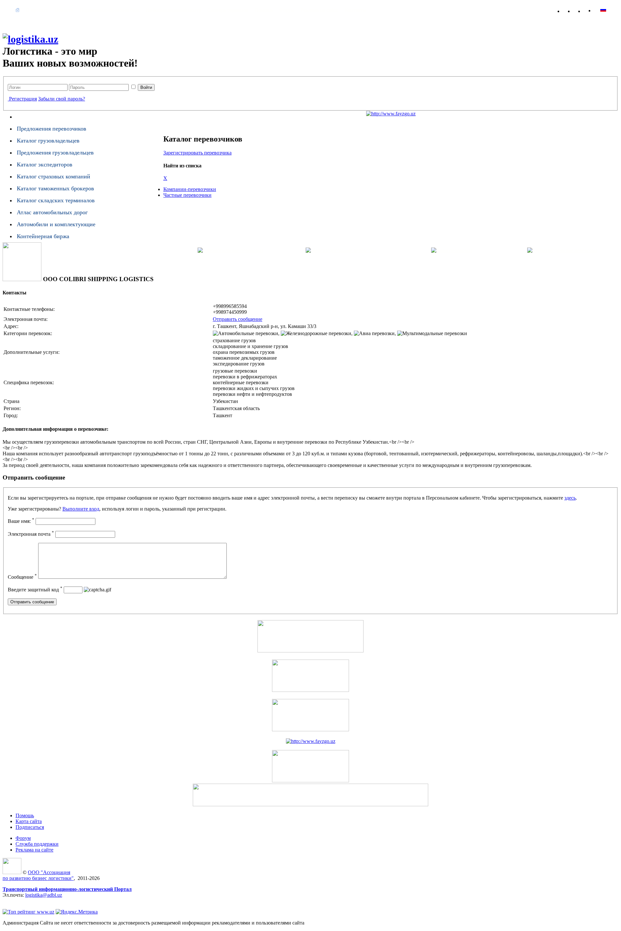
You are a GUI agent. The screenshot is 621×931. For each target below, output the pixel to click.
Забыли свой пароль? (61, 98)
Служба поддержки (37, 844)
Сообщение (22, 577)
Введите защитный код (35, 589)
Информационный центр (173, 10)
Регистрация (23, 98)
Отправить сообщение (237, 319)
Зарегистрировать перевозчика (197, 152)
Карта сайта (592, 9)
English (603, 10)
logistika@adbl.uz (43, 895)
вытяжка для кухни (24, 901)
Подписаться (30, 827)
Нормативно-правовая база (109, 10)
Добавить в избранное (571, 9)
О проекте (37, 10)
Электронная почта (31, 534)
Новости (63, 10)
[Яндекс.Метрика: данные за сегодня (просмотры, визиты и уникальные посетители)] (77, 912)
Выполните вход (80, 509)
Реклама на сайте (319, 10)
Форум (286, 10)
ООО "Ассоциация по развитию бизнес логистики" (38, 875)
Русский (615, 10)
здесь (570, 498)
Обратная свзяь (581, 9)
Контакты (355, 10)
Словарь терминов (227, 10)
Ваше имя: (21, 521)
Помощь (264, 10)
